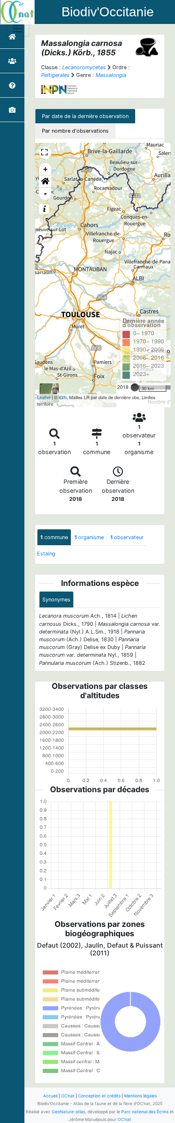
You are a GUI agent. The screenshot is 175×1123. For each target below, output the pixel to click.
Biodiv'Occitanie (107, 11)
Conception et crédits (99, 1095)
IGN (63, 397)
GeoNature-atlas (68, 1111)
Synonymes (56, 599)
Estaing (46, 554)
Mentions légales (140, 1095)
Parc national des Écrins (144, 1111)
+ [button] (45, 169)
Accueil (50, 1095)
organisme (89, 537)
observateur (127, 537)
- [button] (45, 193)
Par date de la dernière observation (85, 116)
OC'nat (67, 1095)
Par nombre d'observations (75, 131)
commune (54, 537)
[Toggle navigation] (18, 28)
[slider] (135, 387)
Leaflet (43, 397)
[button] (45, 181)
